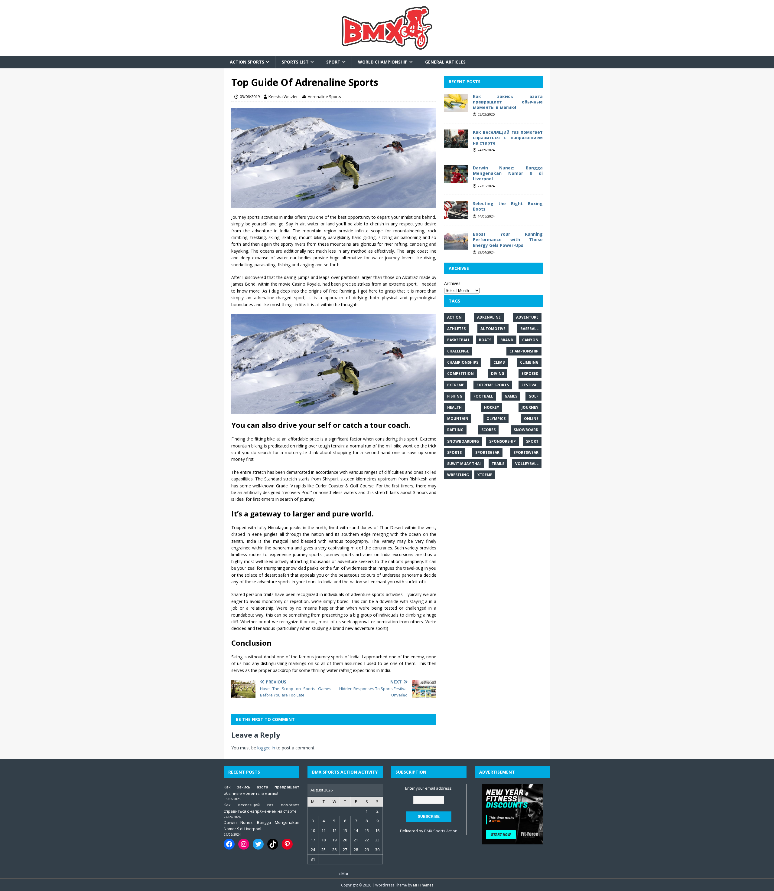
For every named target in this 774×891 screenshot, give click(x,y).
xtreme (484, 474)
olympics (496, 418)
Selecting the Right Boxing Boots (508, 206)
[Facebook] (229, 844)
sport (532, 441)
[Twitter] (258, 844)
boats (485, 339)
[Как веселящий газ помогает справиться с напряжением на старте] (456, 144)
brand (506, 339)
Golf (533, 396)
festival (530, 384)
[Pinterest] (287, 844)
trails (498, 463)
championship (523, 351)
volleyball (526, 463)
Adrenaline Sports (324, 96)
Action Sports (247, 62)
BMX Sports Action (440, 831)
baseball (529, 328)
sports (454, 452)
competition (460, 373)
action (454, 317)
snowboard (526, 429)
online (531, 418)
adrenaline (489, 317)
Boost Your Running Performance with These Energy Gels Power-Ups (508, 239)
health (454, 407)
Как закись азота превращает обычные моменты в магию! (508, 101)
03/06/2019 (250, 96)
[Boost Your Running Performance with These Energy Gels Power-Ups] (456, 246)
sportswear (525, 452)
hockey (491, 407)
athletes (456, 328)
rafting (455, 429)
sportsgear (487, 452)
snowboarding (463, 441)
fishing (454, 396)
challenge (458, 351)
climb (499, 362)
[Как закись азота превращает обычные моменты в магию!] (456, 108)
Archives (452, 283)
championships (462, 362)
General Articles (445, 62)
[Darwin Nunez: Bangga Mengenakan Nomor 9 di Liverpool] (456, 180)
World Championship (383, 62)
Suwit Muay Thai (464, 463)
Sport (333, 62)
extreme (455, 384)
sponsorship (502, 441)
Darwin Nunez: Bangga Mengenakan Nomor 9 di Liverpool (508, 173)
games (511, 396)
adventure (527, 317)
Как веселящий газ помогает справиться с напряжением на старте (508, 137)
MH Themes (423, 885)
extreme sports (492, 384)
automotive (493, 328)
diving (497, 373)
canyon (530, 339)
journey (530, 407)
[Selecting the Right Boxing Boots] (456, 215)
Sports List (295, 62)
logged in (266, 748)
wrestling (458, 474)
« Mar (343, 873)
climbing (529, 362)
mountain (457, 418)
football (483, 396)
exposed (530, 373)
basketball (458, 339)
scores (488, 429)
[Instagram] (243, 844)
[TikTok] (272, 844)
